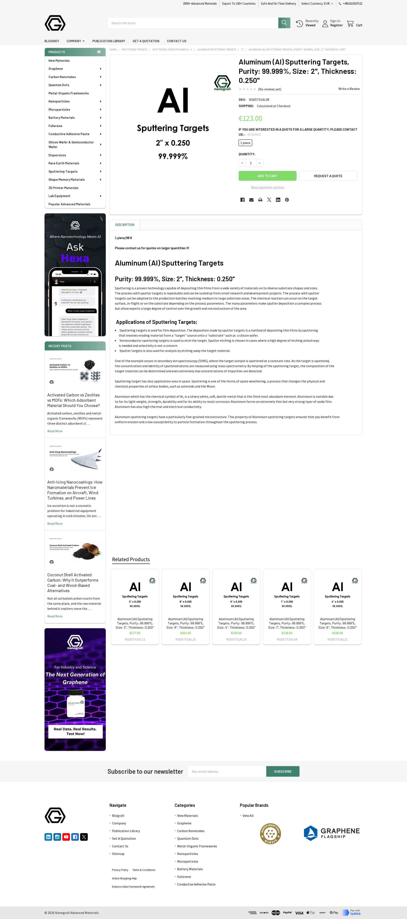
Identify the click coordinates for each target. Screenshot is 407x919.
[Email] (251, 200)
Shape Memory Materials (67, 179)
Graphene (56, 68)
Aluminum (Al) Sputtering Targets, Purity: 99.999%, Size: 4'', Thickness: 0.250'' (236, 623)
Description (124, 225)
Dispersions (57, 155)
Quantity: (247, 154)
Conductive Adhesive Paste (69, 134)
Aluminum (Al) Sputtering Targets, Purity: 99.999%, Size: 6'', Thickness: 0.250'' (337, 623)
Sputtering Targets (63, 171)
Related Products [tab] (131, 559)
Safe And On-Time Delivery (278, 3)
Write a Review (349, 89)
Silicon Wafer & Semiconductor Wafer (71, 144)
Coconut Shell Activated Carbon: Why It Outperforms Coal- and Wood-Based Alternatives (72, 582)
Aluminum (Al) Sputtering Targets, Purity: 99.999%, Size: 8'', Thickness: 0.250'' (185, 623)
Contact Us (176, 41)
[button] (270, 833)
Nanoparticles (59, 101)
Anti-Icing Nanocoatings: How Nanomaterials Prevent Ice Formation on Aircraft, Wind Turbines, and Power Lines (74, 489)
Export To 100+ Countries (239, 3)
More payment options (267, 187)
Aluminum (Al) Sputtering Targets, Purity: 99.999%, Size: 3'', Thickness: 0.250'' (135, 623)
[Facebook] (242, 200)
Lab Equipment (59, 196)
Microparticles (59, 109)
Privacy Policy (120, 870)
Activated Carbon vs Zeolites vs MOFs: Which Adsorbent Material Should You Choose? (73, 400)
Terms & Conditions (143, 870)
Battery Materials (62, 117)
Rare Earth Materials (64, 163)
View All (248, 815)
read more (55, 431)
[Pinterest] (287, 200)
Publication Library (108, 41)
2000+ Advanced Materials (200, 3)
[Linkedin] (278, 200)
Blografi (52, 41)
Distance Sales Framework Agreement (133, 886)
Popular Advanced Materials (69, 204)
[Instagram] (57, 837)
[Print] (260, 200)
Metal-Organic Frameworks (69, 93)
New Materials (59, 60)
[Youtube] (66, 837)
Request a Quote (328, 176)
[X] (269, 200)
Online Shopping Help (124, 878)
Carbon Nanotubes (62, 77)
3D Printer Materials (63, 188)
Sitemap (118, 854)
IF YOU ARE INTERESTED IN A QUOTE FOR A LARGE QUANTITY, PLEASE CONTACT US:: (298, 131)
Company (74, 41)
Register (336, 25)
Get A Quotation (146, 41)
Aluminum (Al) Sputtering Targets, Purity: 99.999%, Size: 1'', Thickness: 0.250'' (287, 623)
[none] (173, 117)
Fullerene (55, 126)
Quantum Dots (59, 85)
